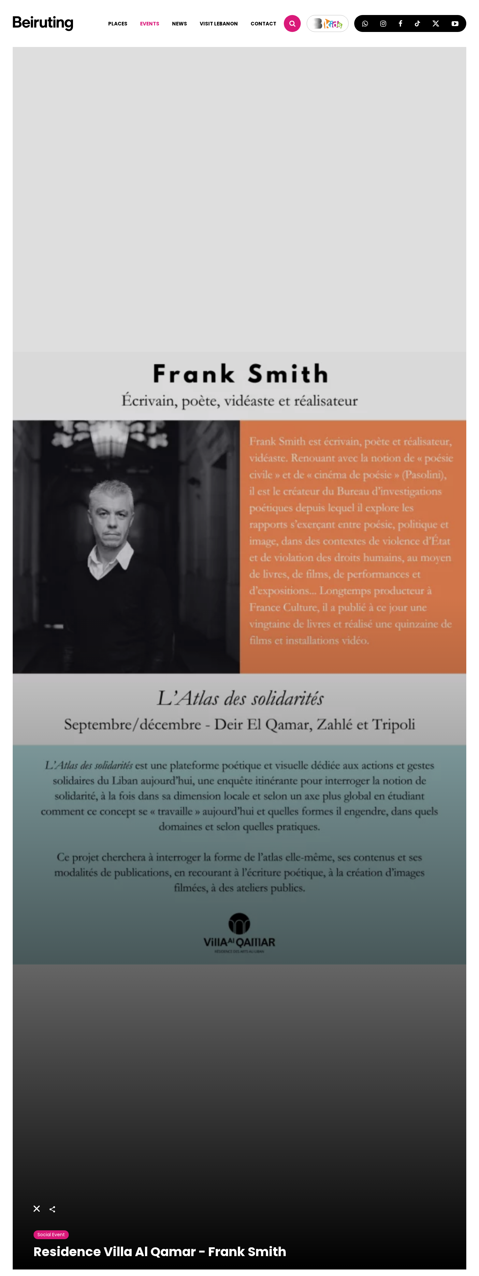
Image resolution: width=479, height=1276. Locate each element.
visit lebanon (219, 23)
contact (263, 23)
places (117, 23)
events (149, 23)
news (179, 23)
